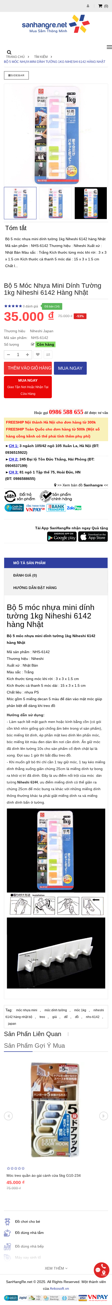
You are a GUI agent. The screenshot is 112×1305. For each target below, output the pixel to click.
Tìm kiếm (41, 57)
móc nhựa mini (26, 1010)
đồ (77, 1017)
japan (12, 1023)
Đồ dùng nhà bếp (29, 1246)
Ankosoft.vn (59, 1288)
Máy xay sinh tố (28, 1257)
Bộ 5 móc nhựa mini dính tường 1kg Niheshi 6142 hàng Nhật (54, 62)
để (66, 1017)
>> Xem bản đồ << (82, 485)
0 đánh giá (30, 306)
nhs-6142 (92, 1017)
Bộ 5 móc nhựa (20, 636)
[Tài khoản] (88, 6)
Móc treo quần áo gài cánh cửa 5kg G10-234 (44, 1175)
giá (54, 1017)
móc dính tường (56, 1010)
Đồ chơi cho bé (27, 1221)
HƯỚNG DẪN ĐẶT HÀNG (35, 588)
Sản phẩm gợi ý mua (34, 1045)
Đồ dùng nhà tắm (29, 1233)
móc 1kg (80, 1010)
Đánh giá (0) (25, 575)
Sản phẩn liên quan (32, 1033)
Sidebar (17, 75)
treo (42, 1017)
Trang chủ (15, 57)
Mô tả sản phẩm (29, 563)
